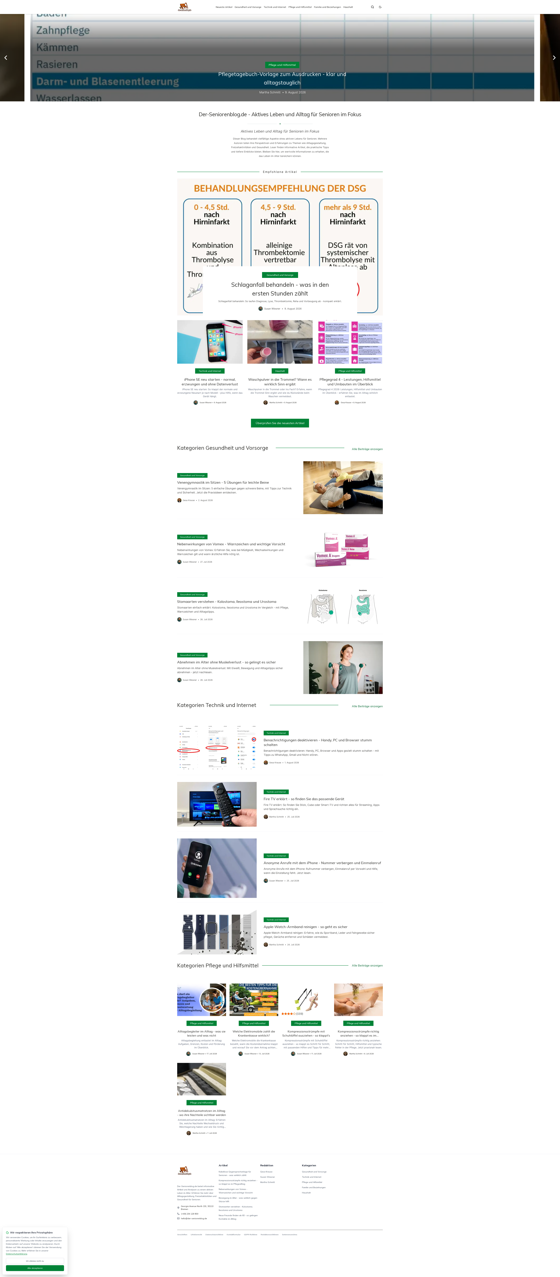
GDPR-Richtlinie (250, 1234)
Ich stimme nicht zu (35, 1261)
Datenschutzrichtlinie (214, 1234)
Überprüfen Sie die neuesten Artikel (280, 423)
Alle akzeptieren (35, 1268)
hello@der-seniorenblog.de (194, 1218)
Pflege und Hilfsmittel (300, 7)
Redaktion (266, 1165)
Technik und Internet (275, 7)
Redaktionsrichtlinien (270, 1234)
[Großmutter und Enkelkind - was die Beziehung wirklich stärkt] (280, 57)
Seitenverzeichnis (289, 1234)
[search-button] (372, 7)
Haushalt (348, 7)
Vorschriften (182, 1234)
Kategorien (309, 1165)
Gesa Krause (266, 1171)
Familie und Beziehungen (327, 7)
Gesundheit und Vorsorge (248, 7)
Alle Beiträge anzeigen (367, 449)
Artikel (223, 1165)
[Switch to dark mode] (380, 7)
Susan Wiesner (267, 1177)
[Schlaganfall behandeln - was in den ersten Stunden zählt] (280, 247)
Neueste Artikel (224, 7)
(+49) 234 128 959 (189, 1213)
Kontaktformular (233, 1234)
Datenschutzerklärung (16, 1254)
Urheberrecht (196, 1234)
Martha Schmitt (267, 1182)
